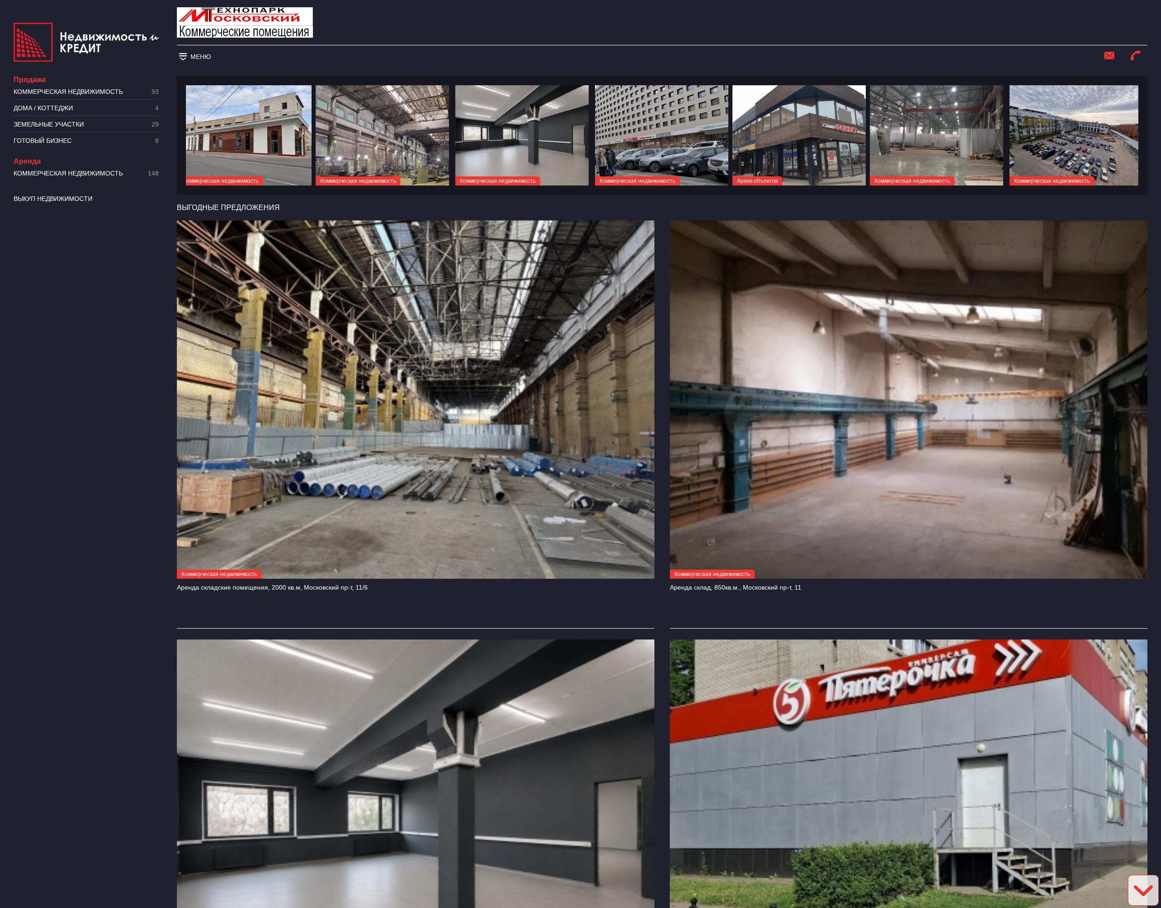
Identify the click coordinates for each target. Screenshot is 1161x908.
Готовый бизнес (86, 141)
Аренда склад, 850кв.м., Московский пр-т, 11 (735, 587)
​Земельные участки (86, 124)
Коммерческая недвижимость (86, 92)
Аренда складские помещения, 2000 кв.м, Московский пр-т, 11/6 (272, 587)
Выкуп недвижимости (53, 198)
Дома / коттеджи (86, 108)
